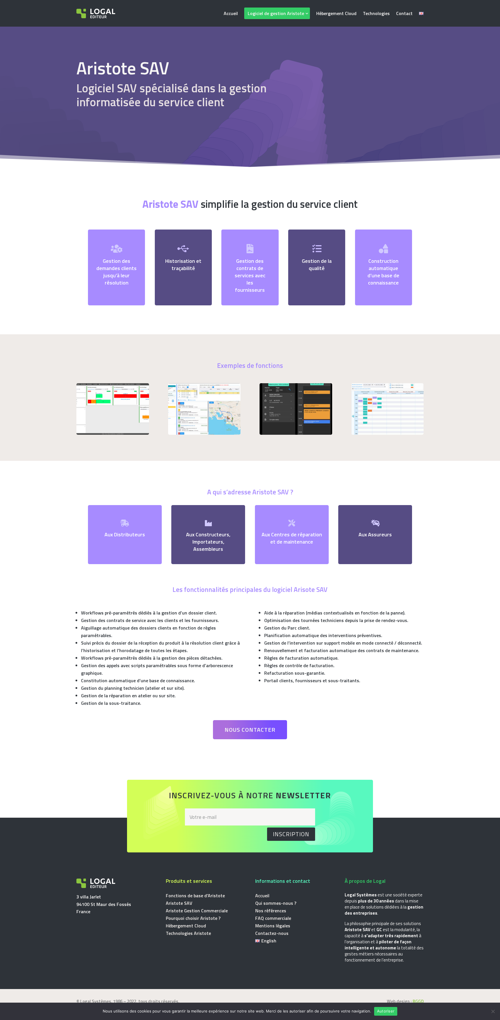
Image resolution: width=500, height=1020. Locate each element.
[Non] (493, 1011)
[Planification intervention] (204, 433)
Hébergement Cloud (336, 13)
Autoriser (385, 1011)
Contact (404, 13)
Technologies (376, 13)
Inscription (291, 834)
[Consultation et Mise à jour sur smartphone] (296, 433)
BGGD (418, 1001)
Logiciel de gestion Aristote (276, 13)
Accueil (231, 13)
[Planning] (387, 433)
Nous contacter (250, 729)
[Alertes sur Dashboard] (112, 433)
